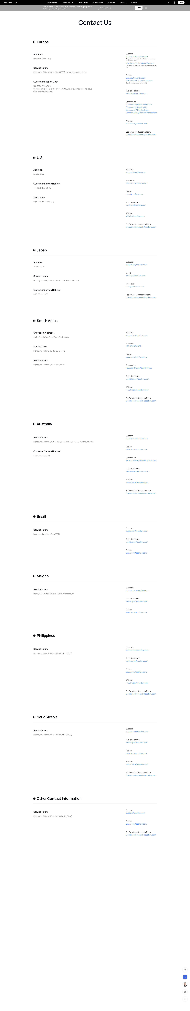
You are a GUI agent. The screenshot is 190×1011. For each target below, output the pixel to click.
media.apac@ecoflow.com (137, 542)
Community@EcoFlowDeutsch (139, 104)
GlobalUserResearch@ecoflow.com (141, 134)
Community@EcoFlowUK (136, 107)
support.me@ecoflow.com (137, 731)
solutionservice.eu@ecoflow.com (140, 63)
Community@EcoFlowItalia (137, 110)
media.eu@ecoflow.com (136, 93)
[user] (174, 2)
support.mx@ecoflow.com (137, 590)
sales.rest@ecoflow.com (136, 357)
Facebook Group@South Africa (139, 368)
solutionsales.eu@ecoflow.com (139, 80)
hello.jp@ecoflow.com (135, 286)
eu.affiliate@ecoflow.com (136, 123)
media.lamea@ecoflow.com (137, 379)
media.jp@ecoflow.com (135, 275)
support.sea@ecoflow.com (137, 650)
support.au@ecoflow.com (137, 438)
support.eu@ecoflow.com (137, 56)
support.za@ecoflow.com (136, 335)
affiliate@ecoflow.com (135, 216)
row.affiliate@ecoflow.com (137, 390)
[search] (169, 2)
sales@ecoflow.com (134, 194)
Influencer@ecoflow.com (136, 183)
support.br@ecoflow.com (136, 531)
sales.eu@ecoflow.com (135, 78)
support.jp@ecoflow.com (136, 264)
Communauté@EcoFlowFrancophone (141, 112)
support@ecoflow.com (135, 172)
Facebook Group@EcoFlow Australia (141, 460)
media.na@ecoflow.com (136, 205)
